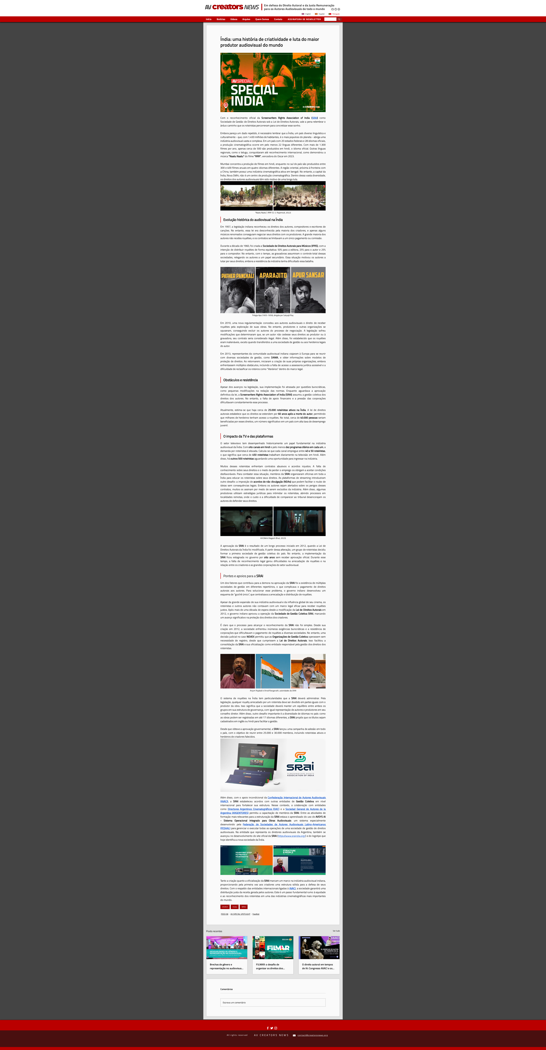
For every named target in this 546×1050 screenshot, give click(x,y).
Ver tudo (336, 930)
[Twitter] (335, 9)
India (235, 907)
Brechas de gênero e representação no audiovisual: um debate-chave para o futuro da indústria (226, 966)
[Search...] (339, 19)
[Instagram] (339, 9)
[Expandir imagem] (246, 196)
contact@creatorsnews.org (313, 1035)
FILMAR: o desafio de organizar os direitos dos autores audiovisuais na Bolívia (273, 966)
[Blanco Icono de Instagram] (276, 1028)
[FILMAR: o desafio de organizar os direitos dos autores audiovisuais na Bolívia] (273, 947)
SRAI (244, 907)
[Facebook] (332, 9)
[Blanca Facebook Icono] (268, 1028)
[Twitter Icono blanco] (272, 1028)
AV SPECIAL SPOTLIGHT (240, 913)
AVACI (225, 907)
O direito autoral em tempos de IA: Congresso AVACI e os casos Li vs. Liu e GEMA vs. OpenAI (317, 966)
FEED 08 (224, 913)
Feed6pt (256, 913)
